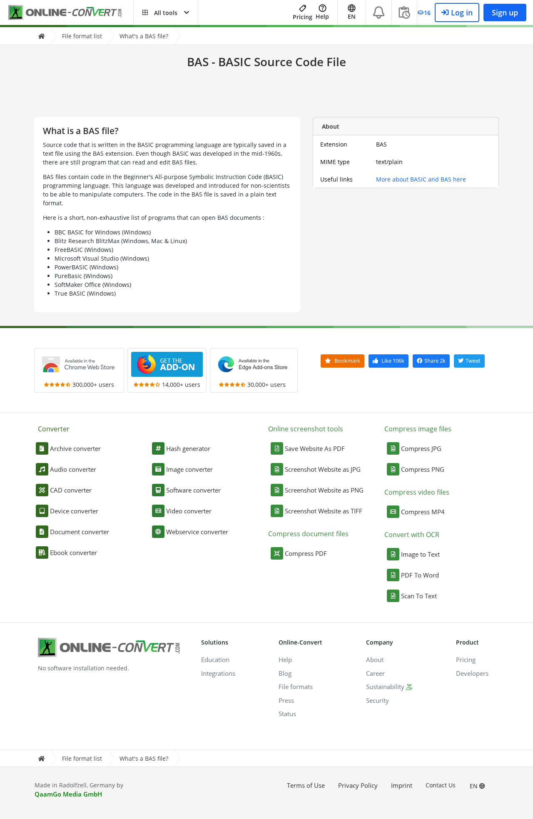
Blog (285, 673)
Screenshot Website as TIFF (323, 511)
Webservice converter (197, 532)
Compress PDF (306, 553)
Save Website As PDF (315, 448)
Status (287, 713)
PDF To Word (420, 575)
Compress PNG (422, 469)
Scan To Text (419, 596)
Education (215, 659)
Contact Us (441, 785)
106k (392, 360)
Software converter (193, 490)
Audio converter (73, 469)
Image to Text (420, 554)
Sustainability (385, 686)
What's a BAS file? (144, 36)
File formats (296, 686)
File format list (82, 36)
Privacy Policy (358, 785)
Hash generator (188, 448)
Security (377, 700)
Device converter (74, 511)
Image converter (189, 469)
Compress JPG (421, 448)
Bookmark (346, 360)
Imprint (401, 785)
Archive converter (75, 448)
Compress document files (308, 533)
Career (375, 673)
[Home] (41, 36)
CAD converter (71, 490)
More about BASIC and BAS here (421, 179)
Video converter (189, 511)
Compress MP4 (423, 512)
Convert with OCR (411, 534)
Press (286, 700)
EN (474, 786)
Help (322, 16)
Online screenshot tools (305, 428)
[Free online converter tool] (70, 12)
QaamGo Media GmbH (68, 794)
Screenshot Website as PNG (324, 490)
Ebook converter (73, 552)
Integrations (218, 673)
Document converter (79, 532)
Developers (472, 673)
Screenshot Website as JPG (323, 469)
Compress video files (416, 492)
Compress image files (417, 428)
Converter (54, 428)
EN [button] (352, 16)
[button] (166, 12)
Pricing (302, 17)
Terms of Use (306, 785)
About (375, 659)
